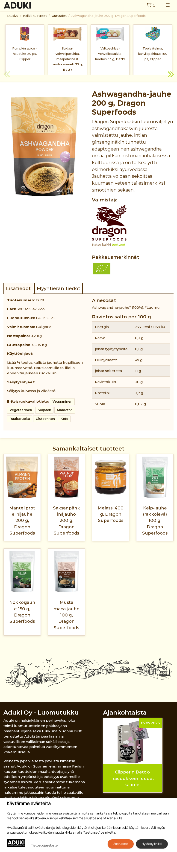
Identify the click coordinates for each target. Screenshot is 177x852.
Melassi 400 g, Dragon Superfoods (111, 514)
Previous (6, 75)
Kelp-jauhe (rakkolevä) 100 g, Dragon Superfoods (155, 520)
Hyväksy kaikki (152, 844)
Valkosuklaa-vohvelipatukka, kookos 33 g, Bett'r (110, 54)
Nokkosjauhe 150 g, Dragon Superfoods (22, 612)
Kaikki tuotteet (35, 15)
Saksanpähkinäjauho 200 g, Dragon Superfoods (66, 520)
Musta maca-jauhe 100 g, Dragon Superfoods (66, 615)
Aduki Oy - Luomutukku (41, 712)
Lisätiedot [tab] (18, 288)
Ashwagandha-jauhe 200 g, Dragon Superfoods (108, 15)
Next (170, 75)
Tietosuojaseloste (44, 845)
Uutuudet (59, 15)
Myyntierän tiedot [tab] (58, 288)
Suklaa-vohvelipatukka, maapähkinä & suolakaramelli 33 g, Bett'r (68, 59)
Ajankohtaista (125, 712)
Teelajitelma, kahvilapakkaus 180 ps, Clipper (152, 54)
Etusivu (12, 15)
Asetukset (120, 844)
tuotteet (118, 244)
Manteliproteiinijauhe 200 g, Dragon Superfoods (22, 520)
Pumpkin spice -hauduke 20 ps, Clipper (24, 54)
